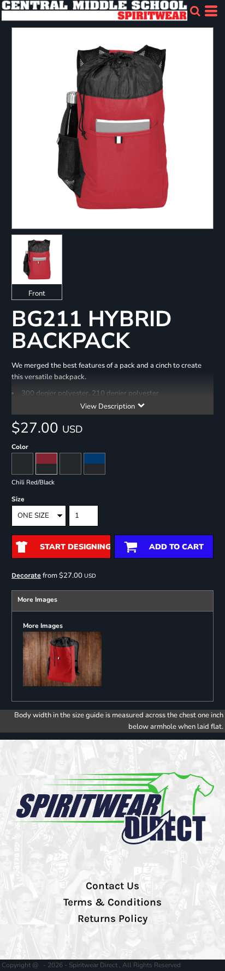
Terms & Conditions (112, 902)
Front (36, 293)
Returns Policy (112, 919)
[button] (195, 10)
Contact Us (112, 886)
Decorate (26, 575)
